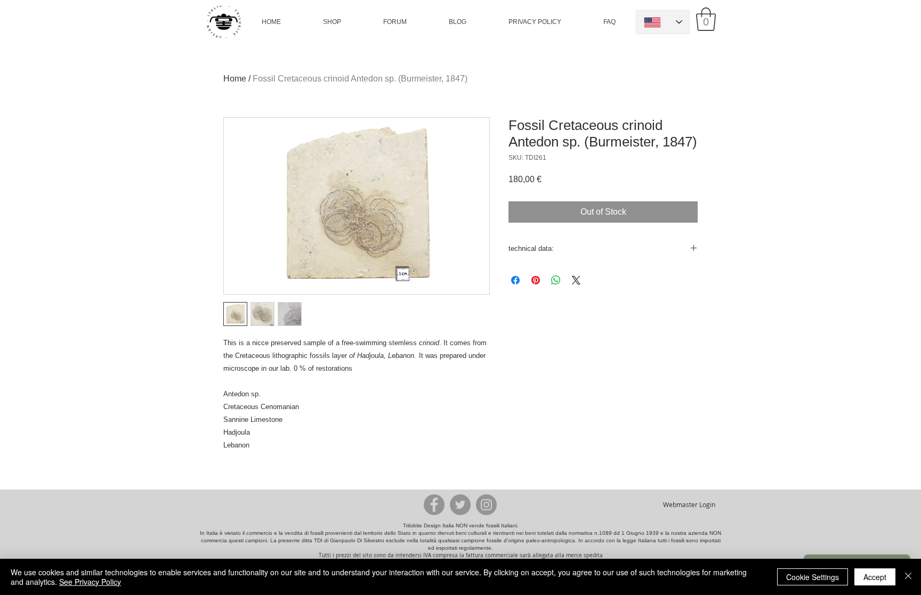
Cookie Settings (812, 577)
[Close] (908, 576)
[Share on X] (576, 280)
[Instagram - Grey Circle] (486, 504)
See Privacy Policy (90, 581)
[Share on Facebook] (515, 280)
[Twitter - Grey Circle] (460, 504)
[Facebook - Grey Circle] (434, 504)
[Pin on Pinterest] (535, 280)
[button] (332, 22)
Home (234, 78)
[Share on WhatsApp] (556, 280)
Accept (874, 577)
